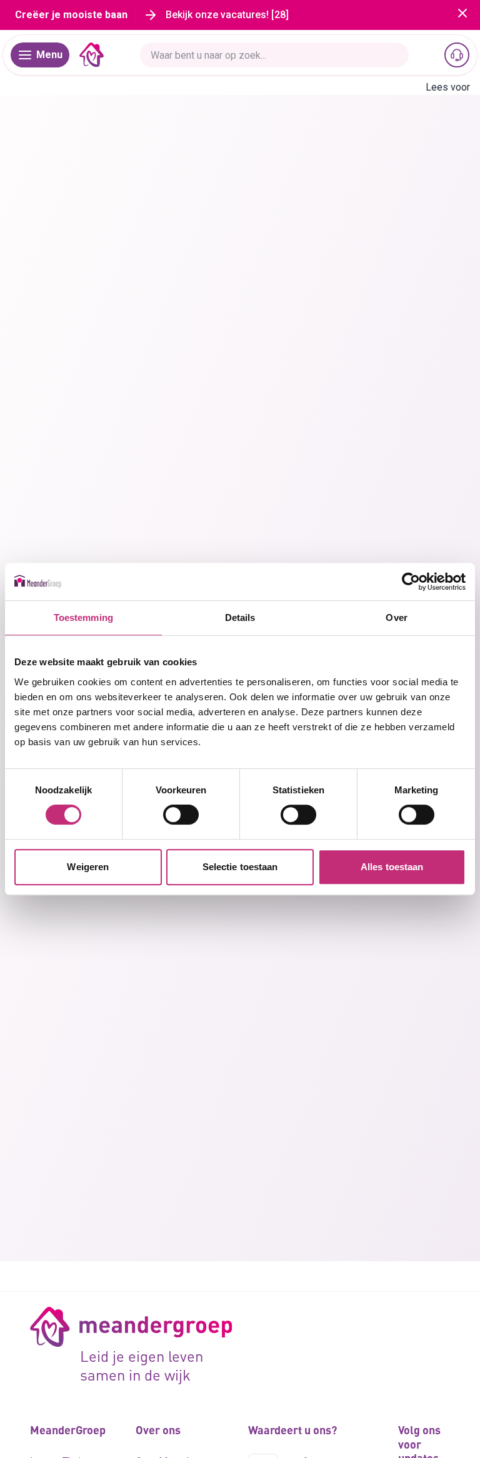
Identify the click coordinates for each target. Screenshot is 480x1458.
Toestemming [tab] (83, 617)
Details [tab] (240, 617)
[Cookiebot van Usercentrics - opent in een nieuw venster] (411, 581)
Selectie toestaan (240, 866)
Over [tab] (396, 617)
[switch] (181, 815)
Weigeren (88, 866)
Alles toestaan (392, 866)
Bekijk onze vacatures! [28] (227, 15)
